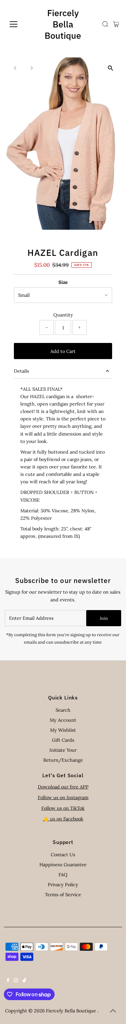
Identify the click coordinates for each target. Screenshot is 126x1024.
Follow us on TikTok (63, 808)
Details (21, 371)
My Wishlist (63, 730)
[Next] (31, 68)
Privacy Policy (63, 884)
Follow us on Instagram (63, 797)
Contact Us (63, 854)
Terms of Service (63, 894)
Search (63, 710)
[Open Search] (105, 24)
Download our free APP (63, 787)
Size (63, 282)
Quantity (63, 315)
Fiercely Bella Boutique (63, 24)
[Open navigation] (18, 24)
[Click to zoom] (110, 68)
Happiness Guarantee (63, 864)
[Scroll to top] (113, 1011)
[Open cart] (116, 24)
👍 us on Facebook (63, 819)
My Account (63, 720)
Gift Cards (63, 740)
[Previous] (15, 68)
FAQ (63, 874)
